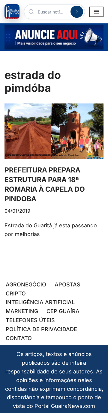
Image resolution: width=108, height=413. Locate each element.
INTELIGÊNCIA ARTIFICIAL (40, 302)
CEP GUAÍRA (63, 311)
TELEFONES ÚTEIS (30, 320)
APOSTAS (67, 284)
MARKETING (22, 311)
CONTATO (19, 338)
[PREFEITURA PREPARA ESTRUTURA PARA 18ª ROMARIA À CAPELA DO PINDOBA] (54, 131)
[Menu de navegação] (96, 12)
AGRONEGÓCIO (26, 284)
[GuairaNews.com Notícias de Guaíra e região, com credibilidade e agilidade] (12, 11)
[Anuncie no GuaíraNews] (54, 37)
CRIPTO (16, 293)
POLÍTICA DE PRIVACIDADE (41, 329)
